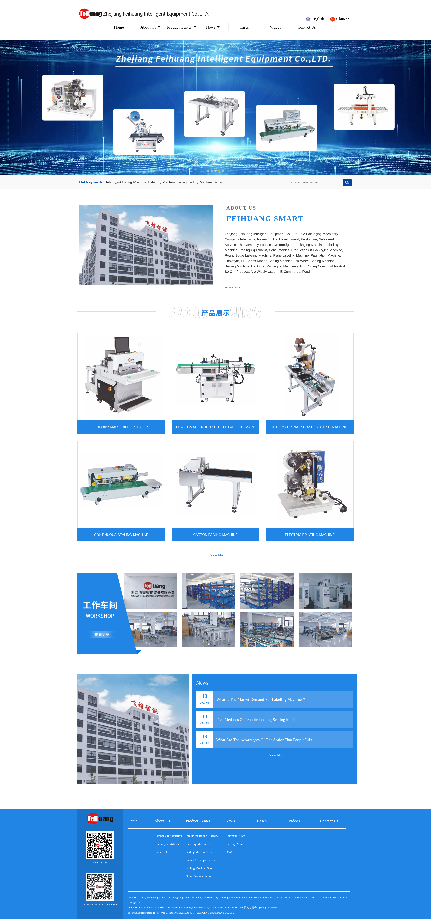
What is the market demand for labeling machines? (260, 699)
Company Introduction (168, 835)
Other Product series (198, 876)
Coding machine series (205, 182)
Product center (179, 27)
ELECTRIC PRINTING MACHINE (310, 535)
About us (148, 27)
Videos (275, 27)
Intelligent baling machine (126, 182)
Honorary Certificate (167, 844)
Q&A (229, 852)
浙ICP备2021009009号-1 (269, 908)
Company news (235, 835)
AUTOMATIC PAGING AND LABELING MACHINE (309, 427)
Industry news (234, 844)
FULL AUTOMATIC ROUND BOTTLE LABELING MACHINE (215, 427)
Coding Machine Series (200, 852)
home (119, 27)
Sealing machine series (200, 868)
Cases (244, 27)
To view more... (233, 287)
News (210, 27)
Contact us (306, 27)
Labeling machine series (167, 182)
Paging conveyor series (200, 860)
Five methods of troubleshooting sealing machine (258, 719)
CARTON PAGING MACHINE (215, 535)
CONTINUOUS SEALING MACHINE (121, 535)
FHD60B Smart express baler (121, 427)
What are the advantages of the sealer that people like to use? (264, 743)
